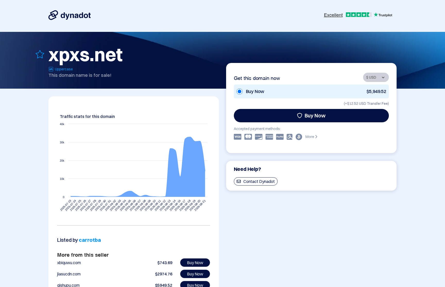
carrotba (90, 240)
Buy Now (315, 115)
